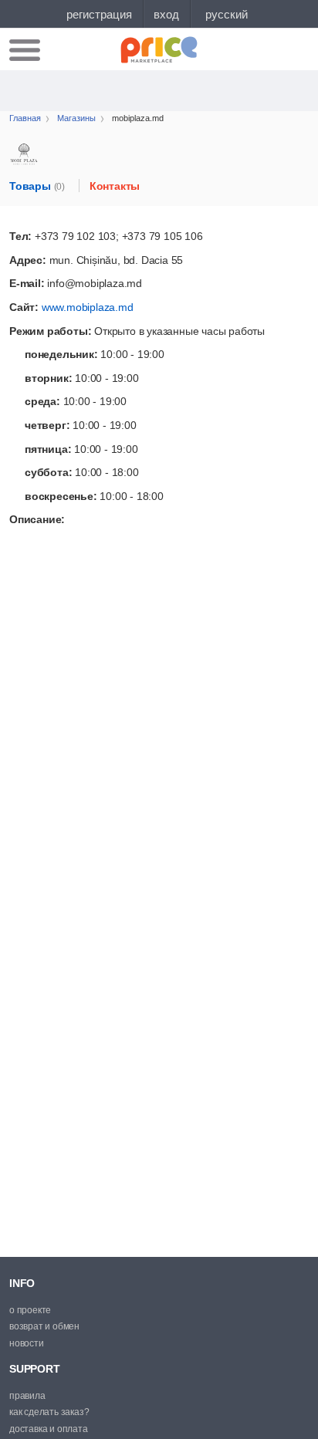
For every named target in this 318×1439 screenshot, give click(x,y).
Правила (27, 1395)
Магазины (76, 118)
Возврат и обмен (44, 1326)
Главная (25, 118)
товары (37, 186)
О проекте (30, 1310)
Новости (26, 1343)
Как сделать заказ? (49, 1412)
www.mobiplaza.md (88, 307)
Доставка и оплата (48, 1429)
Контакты (115, 186)
